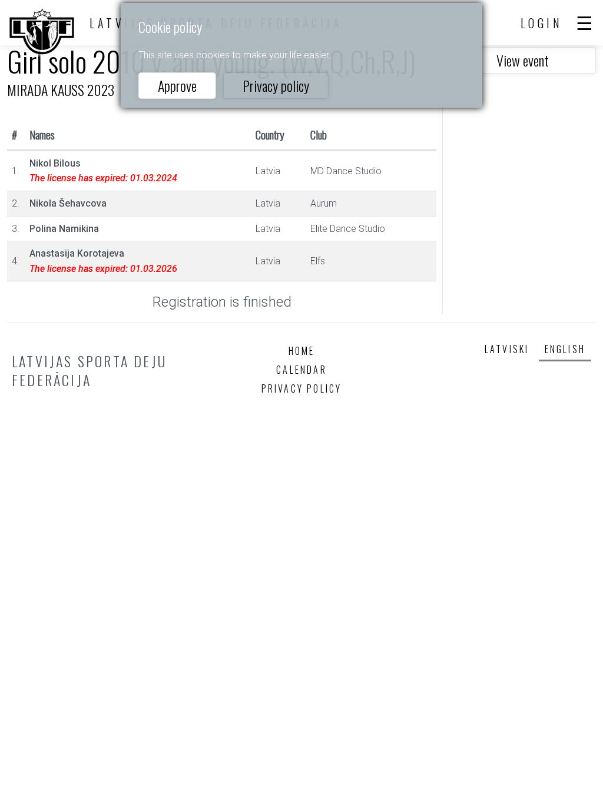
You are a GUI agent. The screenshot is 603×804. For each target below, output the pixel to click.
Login (542, 23)
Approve (177, 85)
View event (522, 60)
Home (302, 351)
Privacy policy (276, 85)
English (565, 349)
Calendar (301, 370)
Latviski (507, 349)
